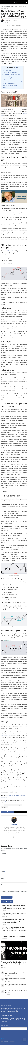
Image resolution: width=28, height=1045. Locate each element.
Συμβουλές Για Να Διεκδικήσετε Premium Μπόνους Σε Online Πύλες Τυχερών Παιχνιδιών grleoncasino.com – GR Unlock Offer (14, 929)
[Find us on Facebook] (1, 1039)
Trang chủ (3, 6)
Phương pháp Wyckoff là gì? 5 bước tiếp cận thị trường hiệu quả (11, 964)
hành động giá (7, 805)
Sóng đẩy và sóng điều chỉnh (9, 85)
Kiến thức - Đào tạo (10, 6)
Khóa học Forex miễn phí (10, 802)
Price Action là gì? (6, 70)
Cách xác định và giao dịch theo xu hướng (12, 81)
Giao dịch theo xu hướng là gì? (9, 72)
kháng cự (19, 805)
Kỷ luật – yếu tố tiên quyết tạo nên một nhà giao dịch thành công (15, 985)
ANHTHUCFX (14, 2)
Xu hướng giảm (8, 78)
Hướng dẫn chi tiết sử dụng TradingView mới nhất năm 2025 (16, 991)
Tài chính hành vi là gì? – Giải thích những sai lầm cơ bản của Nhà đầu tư (15, 972)
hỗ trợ (14, 805)
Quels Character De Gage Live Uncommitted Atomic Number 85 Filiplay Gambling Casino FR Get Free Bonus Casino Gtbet (13, 921)
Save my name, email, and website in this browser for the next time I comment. (15, 892)
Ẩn (16, 67)
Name (3, 871)
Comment (4, 853)
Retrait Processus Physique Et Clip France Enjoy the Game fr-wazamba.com (14, 914)
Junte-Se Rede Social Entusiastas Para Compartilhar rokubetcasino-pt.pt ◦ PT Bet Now (13, 935)
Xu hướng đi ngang (9, 80)
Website (3, 884)
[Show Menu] (1, 2)
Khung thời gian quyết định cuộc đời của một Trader (15, 978)
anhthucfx (8, 20)
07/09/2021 (15, 20)
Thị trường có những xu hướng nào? (11, 74)
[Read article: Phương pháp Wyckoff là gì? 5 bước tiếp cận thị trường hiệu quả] (14, 950)
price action (4, 807)
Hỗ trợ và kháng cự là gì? (8, 83)
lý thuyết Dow (10, 251)
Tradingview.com (15, 575)
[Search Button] (26, 2)
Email (3, 878)
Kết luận (4, 87)
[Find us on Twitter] (3, 1039)
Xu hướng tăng (8, 76)
